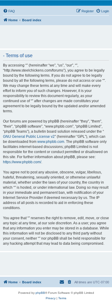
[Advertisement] (57, 34)
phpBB (40, 292)
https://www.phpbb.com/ (22, 162)
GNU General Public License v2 (29, 136)
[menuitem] (9, 11)
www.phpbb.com (50, 142)
